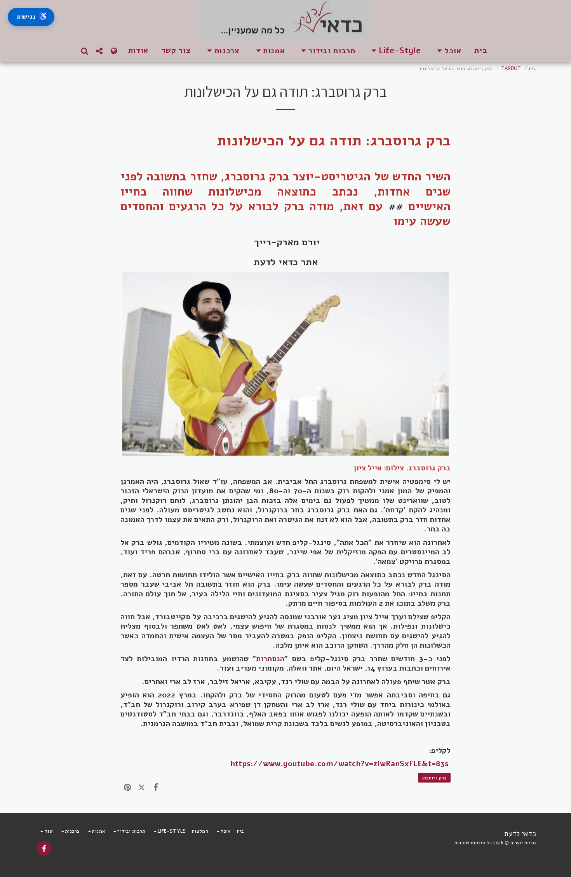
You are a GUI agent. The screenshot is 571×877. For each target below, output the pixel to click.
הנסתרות (270, 658)
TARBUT (511, 68)
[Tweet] (141, 787)
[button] (447, 50)
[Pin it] (127, 787)
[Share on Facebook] (156, 787)
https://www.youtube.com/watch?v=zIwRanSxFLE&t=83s (339, 763)
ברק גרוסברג (434, 777)
